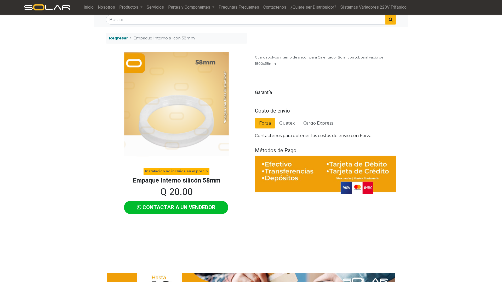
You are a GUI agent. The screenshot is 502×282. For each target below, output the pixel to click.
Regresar (118, 38)
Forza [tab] (265, 123)
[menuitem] (89, 7)
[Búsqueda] (390, 20)
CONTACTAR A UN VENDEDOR (178, 207)
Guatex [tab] (287, 123)
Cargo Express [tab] (318, 123)
